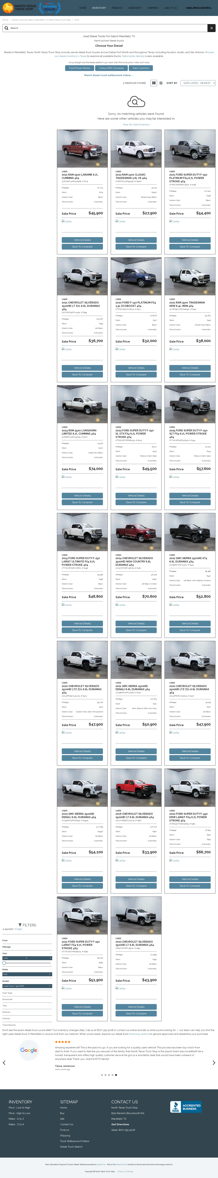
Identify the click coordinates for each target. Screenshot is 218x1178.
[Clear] (18, 929)
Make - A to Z (16, 1118)
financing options (139, 1034)
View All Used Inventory (136, 124)
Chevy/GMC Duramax (111, 68)
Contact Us (66, 1124)
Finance (117, 8)
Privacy (121, 1172)
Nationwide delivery (133, 56)
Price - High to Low (19, 1113)
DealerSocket (121, 1164)
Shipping (153, 8)
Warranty (135, 8)
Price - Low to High (19, 1107)
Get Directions (120, 1124)
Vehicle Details (82, 240)
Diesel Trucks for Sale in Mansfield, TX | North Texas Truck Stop (41, 20)
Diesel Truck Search (71, 1146)
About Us (171, 8)
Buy (62, 1113)
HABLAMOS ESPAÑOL (199, 8)
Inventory (99, 8)
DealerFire (101, 1164)
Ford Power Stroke (79, 68)
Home (82, 8)
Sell (62, 1118)
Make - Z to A (16, 1124)
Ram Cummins (141, 68)
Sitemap (129, 1172)
